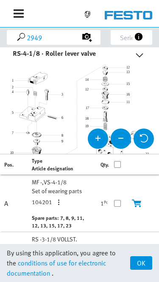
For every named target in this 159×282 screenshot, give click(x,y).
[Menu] (18, 13)
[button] (60, 202)
